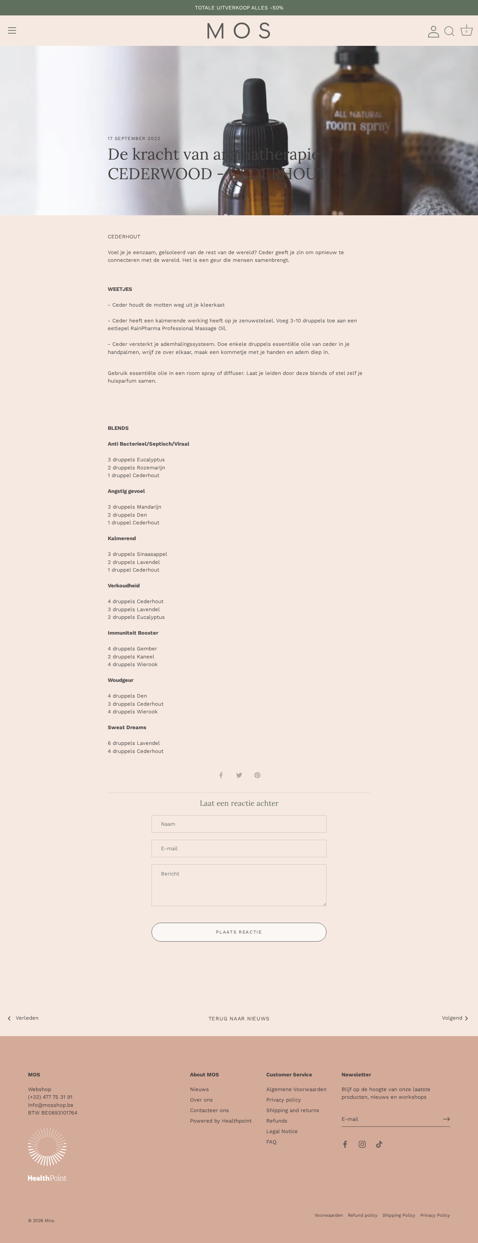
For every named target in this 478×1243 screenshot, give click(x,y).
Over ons (201, 1100)
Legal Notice (282, 1131)
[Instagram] (362, 1143)
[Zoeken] (449, 31)
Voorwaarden (329, 1215)
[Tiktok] (379, 1143)
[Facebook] (345, 1143)
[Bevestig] (446, 1119)
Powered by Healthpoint (221, 1121)
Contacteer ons (209, 1110)
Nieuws (199, 1089)
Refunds (276, 1121)
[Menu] (12, 30)
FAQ (271, 1142)
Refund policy (363, 1215)
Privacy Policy (435, 1215)
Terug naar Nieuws (239, 1018)
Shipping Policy (398, 1215)
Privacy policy (283, 1100)
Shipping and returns (292, 1110)
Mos (49, 1220)
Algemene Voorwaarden (296, 1089)
